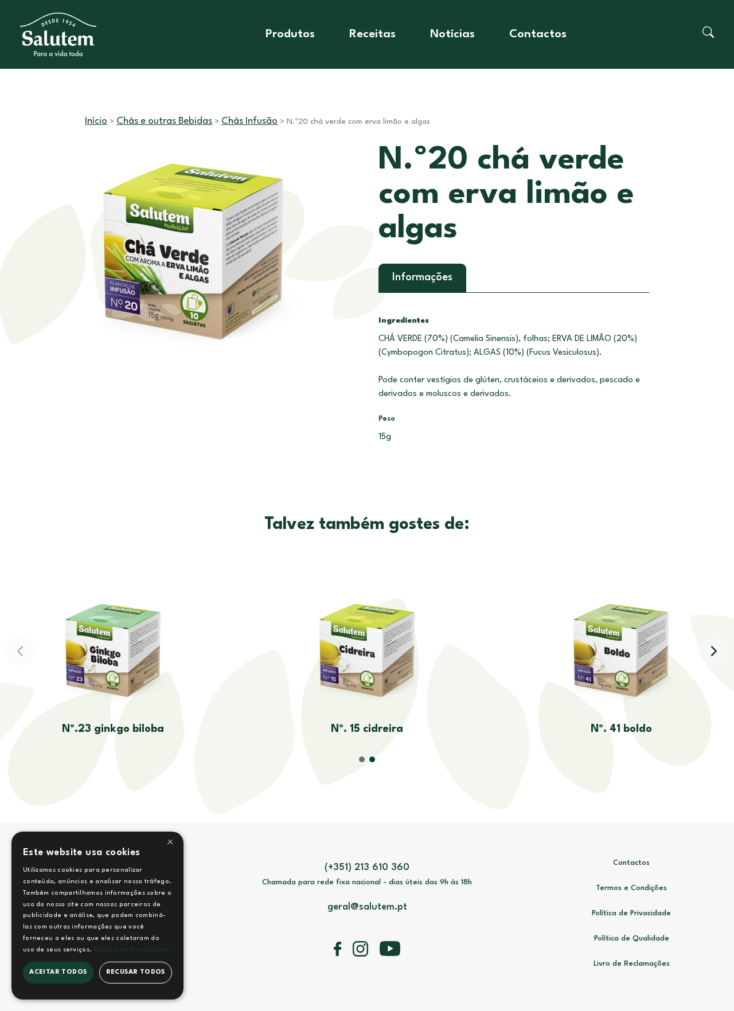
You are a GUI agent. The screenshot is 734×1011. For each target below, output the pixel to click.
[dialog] (97, 916)
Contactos (538, 34)
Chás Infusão (249, 121)
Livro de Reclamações (632, 963)
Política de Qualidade (631, 938)
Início (96, 121)
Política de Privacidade (631, 913)
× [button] (170, 844)
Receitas (372, 34)
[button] (714, 651)
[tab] (422, 278)
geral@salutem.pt (367, 907)
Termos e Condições (631, 888)
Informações (422, 277)
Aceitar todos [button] (58, 972)
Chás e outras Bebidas (164, 121)
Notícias (452, 34)
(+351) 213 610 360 (367, 867)
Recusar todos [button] (135, 972)
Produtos (290, 34)
